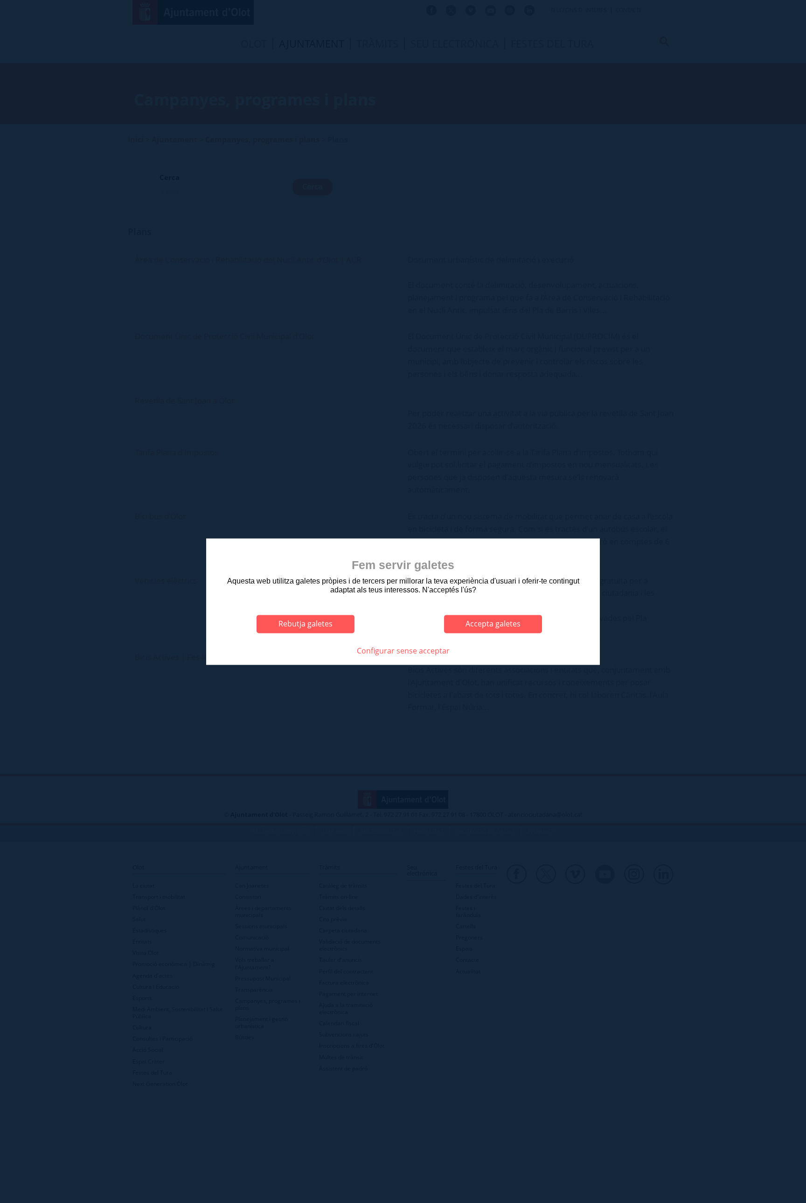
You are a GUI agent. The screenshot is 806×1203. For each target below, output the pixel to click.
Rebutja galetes (305, 624)
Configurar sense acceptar (403, 651)
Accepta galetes (493, 624)
